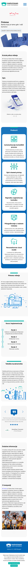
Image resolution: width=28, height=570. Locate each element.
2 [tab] (14, 116)
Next (22, 412)
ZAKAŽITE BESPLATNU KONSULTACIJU (11, 30)
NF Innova (4, 488)
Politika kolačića (14, 563)
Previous (5, 412)
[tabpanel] (14, 104)
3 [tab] (16, 116)
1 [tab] (12, 116)
